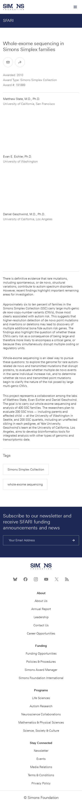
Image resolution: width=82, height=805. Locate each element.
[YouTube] (46, 579)
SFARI (8, 20)
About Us (41, 601)
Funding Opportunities (41, 653)
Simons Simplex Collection (26, 469)
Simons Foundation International (41, 678)
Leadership (41, 617)
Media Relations (41, 767)
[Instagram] (36, 579)
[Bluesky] (15, 579)
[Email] (8, 62)
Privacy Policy (41, 783)
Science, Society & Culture (41, 730)
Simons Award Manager (41, 670)
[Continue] (73, 540)
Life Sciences (41, 698)
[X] (57, 579)
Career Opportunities (41, 633)
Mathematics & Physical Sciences (41, 722)
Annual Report (41, 609)
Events (41, 759)
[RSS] (67, 579)
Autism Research (41, 706)
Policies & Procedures (41, 662)
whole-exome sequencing (25, 484)
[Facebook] (25, 579)
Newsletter (41, 751)
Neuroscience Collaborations (41, 714)
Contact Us (41, 625)
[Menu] (75, 7)
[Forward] (20, 62)
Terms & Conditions (41, 775)
